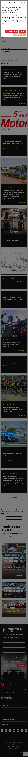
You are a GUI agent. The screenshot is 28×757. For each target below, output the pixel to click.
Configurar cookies (19, 34)
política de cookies (8, 26)
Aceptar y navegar (11, 31)
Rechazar (22, 31)
